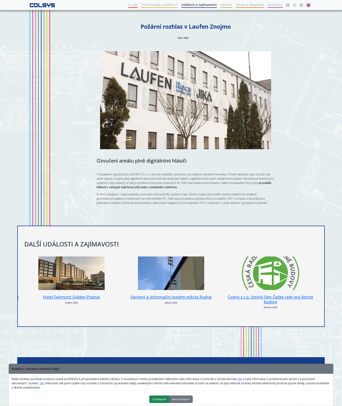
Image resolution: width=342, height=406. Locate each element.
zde (239, 379)
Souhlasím (159, 399)
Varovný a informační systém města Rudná (171, 296)
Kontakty (275, 4)
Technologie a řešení (158, 4)
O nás (133, 4)
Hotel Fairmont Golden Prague (71, 296)
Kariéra (226, 4)
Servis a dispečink (250, 4)
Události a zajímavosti (199, 4)
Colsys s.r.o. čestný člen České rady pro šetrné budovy (270, 299)
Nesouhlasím (181, 399)
